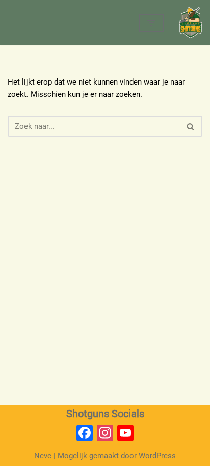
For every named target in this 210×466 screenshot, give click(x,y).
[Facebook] (84, 434)
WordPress (157, 455)
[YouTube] (125, 434)
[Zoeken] (190, 126)
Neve (42, 455)
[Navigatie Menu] (151, 23)
